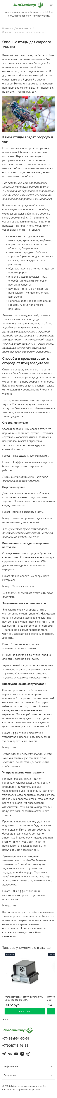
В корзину (24, 1011)
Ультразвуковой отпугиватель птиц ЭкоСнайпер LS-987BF (24, 998)
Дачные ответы (22, 28)
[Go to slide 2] (5, 1019)
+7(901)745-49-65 (15, 1046)
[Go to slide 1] (3, 1019)
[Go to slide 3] (7, 1019)
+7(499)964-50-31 (15, 1038)
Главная (6, 28)
